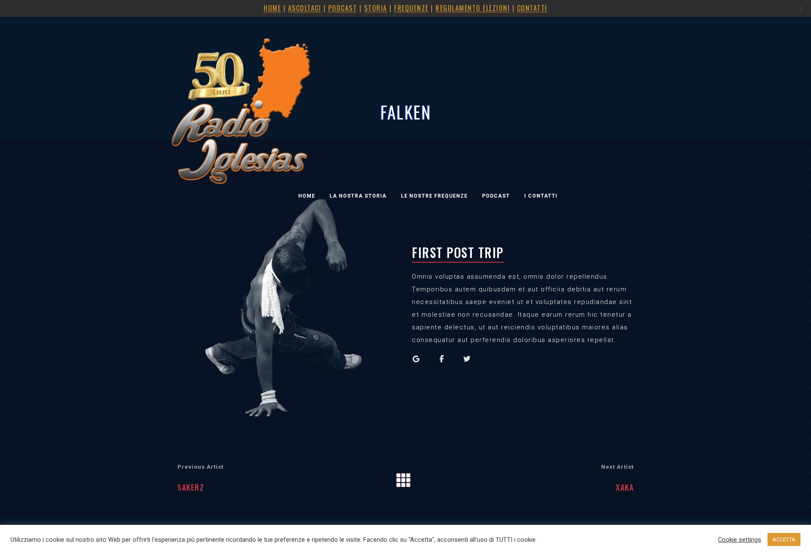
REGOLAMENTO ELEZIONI (472, 8)
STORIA (375, 8)
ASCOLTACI (304, 8)
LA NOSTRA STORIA (357, 196)
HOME (306, 196)
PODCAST (496, 196)
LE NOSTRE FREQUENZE (434, 196)
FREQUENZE (411, 8)
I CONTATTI (541, 196)
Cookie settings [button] (739, 539)
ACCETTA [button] (784, 539)
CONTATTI (532, 8)
